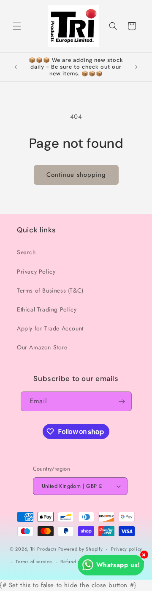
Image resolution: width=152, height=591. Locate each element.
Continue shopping (76, 174)
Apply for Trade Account (50, 328)
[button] (17, 26)
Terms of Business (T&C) (50, 290)
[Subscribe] (122, 401)
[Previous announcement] (15, 67)
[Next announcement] (136, 67)
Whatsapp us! (118, 565)
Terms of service (34, 561)
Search (26, 252)
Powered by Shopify (80, 549)
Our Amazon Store (42, 347)
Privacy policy (126, 549)
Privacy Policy (36, 271)
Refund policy (75, 561)
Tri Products (43, 549)
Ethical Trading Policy (46, 309)
